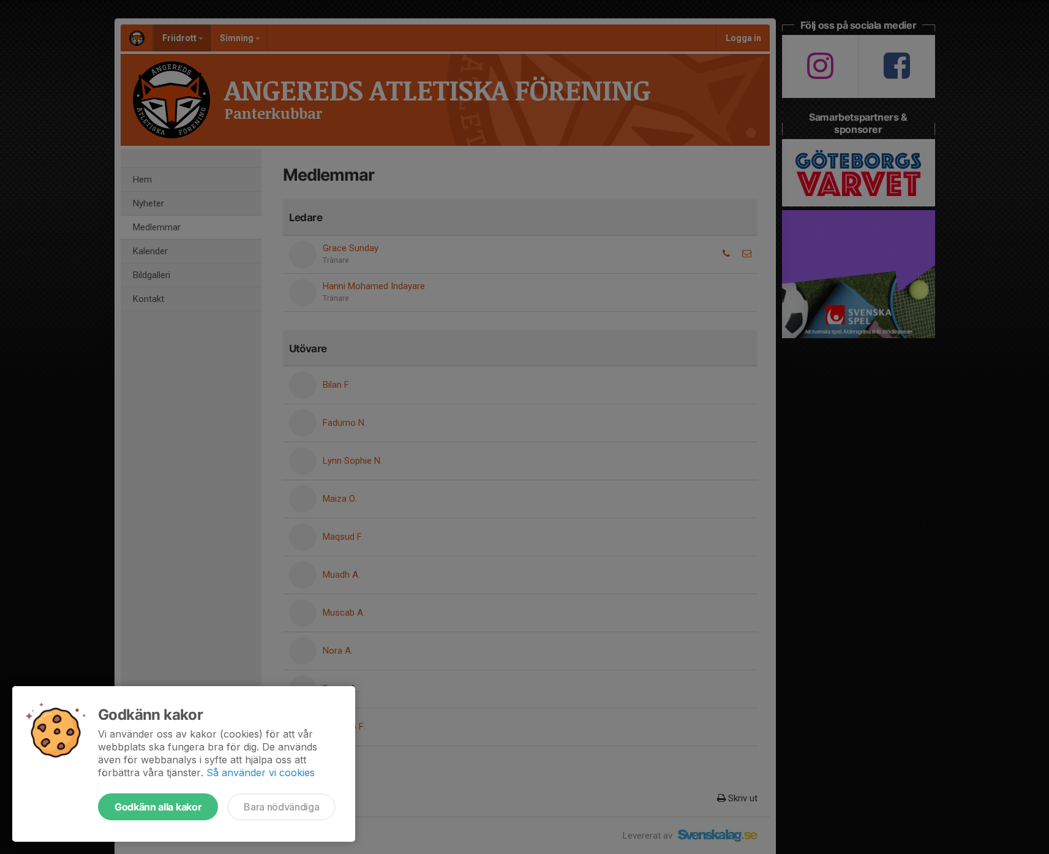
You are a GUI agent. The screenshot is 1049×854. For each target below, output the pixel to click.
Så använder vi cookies (260, 772)
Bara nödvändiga (281, 807)
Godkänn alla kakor (158, 807)
